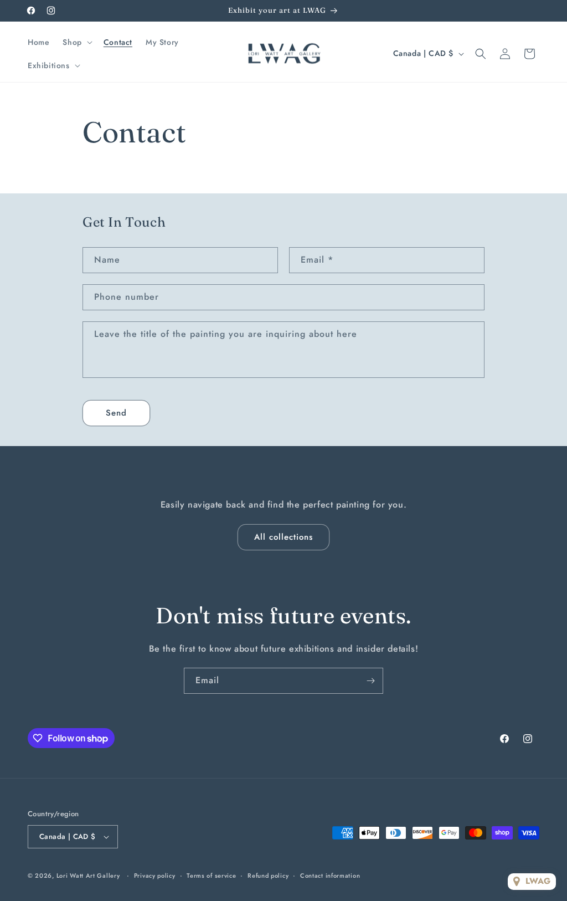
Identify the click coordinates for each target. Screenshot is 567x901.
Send (116, 413)
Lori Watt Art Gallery (88, 875)
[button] (76, 42)
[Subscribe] (370, 681)
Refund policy (268, 875)
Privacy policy (155, 875)
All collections (283, 537)
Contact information (330, 875)
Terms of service (211, 875)
